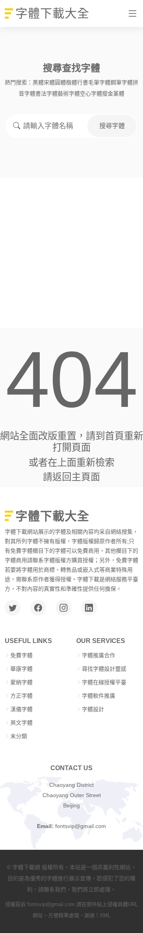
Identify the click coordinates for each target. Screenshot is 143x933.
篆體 (118, 93)
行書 (82, 82)
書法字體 (46, 93)
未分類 (18, 736)
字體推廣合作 (98, 655)
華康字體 (21, 669)
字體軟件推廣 (98, 695)
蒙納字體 (21, 682)
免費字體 (21, 655)
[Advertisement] (71, 252)
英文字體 (21, 722)
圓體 (60, 82)
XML (105, 915)
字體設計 (93, 709)
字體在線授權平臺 (104, 682)
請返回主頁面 (71, 476)
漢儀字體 (21, 709)
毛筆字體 (99, 82)
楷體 (71, 82)
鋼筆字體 (121, 82)
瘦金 (107, 93)
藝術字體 (69, 93)
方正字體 (21, 695)
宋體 (49, 82)
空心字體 (91, 93)
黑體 (38, 82)
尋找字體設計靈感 (104, 669)
